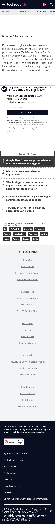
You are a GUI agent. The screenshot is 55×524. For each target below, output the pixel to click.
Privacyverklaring (13, 122)
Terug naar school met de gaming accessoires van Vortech (25, 209)
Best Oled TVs (27, 336)
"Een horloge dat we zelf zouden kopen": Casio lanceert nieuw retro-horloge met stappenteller (27, 185)
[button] (3, 4)
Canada (7, 234)
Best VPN (27, 260)
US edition (25, 515)
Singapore (39, 229)
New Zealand (19, 234)
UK (5, 229)
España (26, 239)
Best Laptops (27, 291)
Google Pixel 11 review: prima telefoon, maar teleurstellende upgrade (28, 162)
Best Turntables (27, 355)
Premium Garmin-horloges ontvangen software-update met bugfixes (28, 198)
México (44, 234)
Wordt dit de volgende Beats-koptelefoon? (23, 173)
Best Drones (27, 400)
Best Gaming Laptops (27, 298)
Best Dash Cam (27, 393)
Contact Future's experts (15, 460)
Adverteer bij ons (12, 485)
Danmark (33, 234)
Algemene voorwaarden (15, 453)
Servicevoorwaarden (14, 120)
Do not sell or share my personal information (26, 498)
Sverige (16, 239)
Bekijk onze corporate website (28, 432)
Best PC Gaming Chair (27, 311)
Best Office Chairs (27, 374)
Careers (7, 492)
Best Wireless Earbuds (28, 368)
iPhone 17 (24, 11)
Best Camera (27, 387)
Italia (35, 239)
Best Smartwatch (27, 342)
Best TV (27, 330)
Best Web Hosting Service (27, 273)
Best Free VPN (27, 266)
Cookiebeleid (10, 473)
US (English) (15, 229)
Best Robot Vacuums (27, 406)
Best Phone (27, 323)
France (6, 239)
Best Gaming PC (27, 304)
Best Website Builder (27, 279)
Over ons (8, 479)
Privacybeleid (10, 466)
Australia (28, 229)
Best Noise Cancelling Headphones (27, 361)
